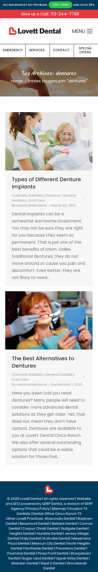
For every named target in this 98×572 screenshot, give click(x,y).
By (29, 205)
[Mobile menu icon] (90, 31)
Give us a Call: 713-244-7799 (50, 14)
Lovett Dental (31, 498)
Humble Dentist (49, 533)
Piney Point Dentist (53, 553)
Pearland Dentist (21, 553)
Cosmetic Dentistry (28, 195)
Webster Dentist (24, 563)
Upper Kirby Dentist (72, 558)
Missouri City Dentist (48, 543)
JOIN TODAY (60, 5)
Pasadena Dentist (71, 548)
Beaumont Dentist (35, 523)
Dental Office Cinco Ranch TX (56, 513)
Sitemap (59, 508)
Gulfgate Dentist (74, 528)
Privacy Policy (37, 508)
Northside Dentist (39, 548)
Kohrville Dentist (56, 538)
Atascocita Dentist (60, 518)
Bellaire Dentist (64, 523)
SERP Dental (52, 503)
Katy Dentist (31, 538)
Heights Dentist (21, 533)
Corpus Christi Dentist (40, 528)
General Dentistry (59, 374)
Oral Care (36, 200)
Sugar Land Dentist (38, 558)
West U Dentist (53, 563)
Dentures (53, 195)
